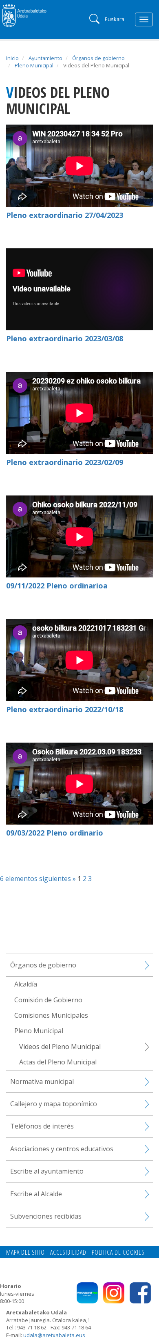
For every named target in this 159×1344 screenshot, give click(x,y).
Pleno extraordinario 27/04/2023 (64, 215)
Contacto (19, 1261)
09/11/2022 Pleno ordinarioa (57, 585)
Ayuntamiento (45, 58)
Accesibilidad (68, 1252)
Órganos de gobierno (98, 58)
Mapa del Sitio (25, 1252)
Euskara (114, 19)
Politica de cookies (118, 1252)
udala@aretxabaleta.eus (54, 1335)
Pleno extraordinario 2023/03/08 (64, 338)
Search (93, 18)
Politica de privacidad (67, 1261)
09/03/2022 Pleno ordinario (54, 833)
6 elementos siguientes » (38, 878)
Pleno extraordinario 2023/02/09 (64, 462)
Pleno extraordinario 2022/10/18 (64, 709)
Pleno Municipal (34, 65)
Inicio (12, 58)
